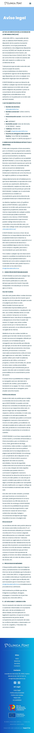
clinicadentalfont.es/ (9, 229)
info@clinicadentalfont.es (19, 131)
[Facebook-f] (15, 683)
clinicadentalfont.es (12, 109)
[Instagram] (19, 683)
